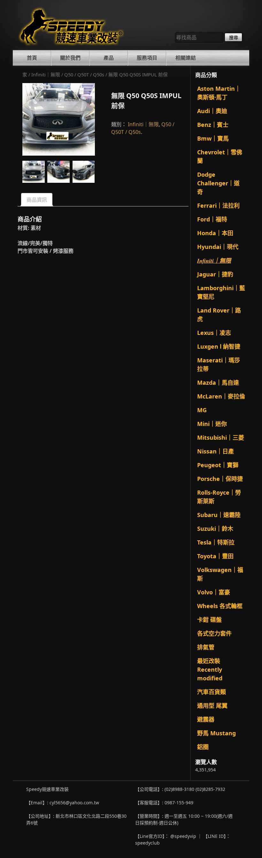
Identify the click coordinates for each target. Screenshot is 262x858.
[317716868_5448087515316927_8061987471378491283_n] (58, 119)
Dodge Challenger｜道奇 (218, 183)
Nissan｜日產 (215, 451)
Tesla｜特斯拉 (216, 542)
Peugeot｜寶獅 (217, 465)
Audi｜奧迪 (212, 111)
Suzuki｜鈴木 (215, 528)
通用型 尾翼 (212, 705)
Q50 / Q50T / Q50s (84, 74)
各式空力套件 (214, 633)
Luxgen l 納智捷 (218, 346)
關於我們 (70, 57)
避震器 (205, 719)
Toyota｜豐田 (215, 556)
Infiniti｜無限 (45, 74)
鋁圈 (203, 747)
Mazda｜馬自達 (218, 382)
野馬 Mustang (216, 733)
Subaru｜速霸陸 (219, 515)
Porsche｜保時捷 (220, 479)
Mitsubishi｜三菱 (220, 437)
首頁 (32, 57)
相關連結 (185, 57)
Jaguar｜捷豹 (215, 274)
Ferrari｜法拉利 (218, 205)
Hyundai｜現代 (217, 247)
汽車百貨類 (211, 692)
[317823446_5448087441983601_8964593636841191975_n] (58, 172)
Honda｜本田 (215, 233)
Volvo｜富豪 (213, 592)
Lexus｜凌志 (214, 332)
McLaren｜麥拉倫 (221, 396)
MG (202, 410)
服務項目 (147, 57)
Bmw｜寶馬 (213, 138)
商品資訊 (37, 199)
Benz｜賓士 (212, 124)
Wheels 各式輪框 (220, 606)
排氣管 (205, 647)
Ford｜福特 (212, 219)
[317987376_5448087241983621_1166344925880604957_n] (84, 172)
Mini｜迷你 (212, 424)
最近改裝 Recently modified (209, 669)
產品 (109, 57)
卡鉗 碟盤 (209, 619)
